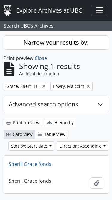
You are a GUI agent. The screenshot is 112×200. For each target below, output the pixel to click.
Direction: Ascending (80, 146)
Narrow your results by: (56, 42)
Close (41, 58)
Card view (22, 134)
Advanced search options (43, 104)
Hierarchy (63, 122)
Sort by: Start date (29, 146)
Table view (54, 134)
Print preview (25, 122)
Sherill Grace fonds (30, 164)
